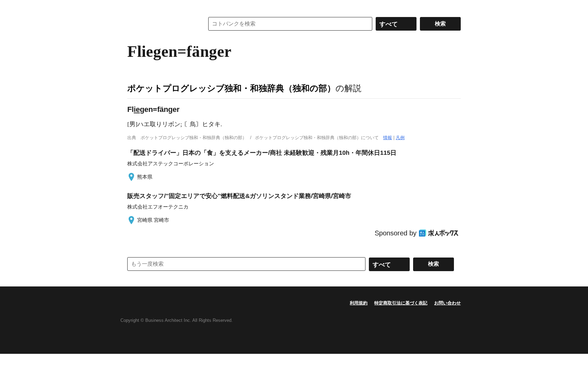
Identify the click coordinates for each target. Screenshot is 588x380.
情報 (387, 137)
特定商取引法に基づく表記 (400, 302)
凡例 (400, 137)
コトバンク (161, 24)
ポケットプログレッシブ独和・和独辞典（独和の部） (231, 88)
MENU (134, 7)
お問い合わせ (447, 302)
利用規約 (359, 302)
